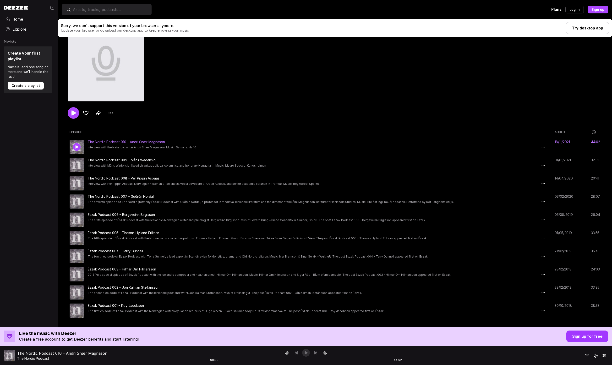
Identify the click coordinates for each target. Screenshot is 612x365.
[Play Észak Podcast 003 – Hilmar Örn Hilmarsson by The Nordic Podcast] (77, 274)
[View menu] (110, 113)
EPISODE (76, 132)
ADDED (560, 132)
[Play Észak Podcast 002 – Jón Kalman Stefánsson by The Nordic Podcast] (77, 292)
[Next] (315, 353)
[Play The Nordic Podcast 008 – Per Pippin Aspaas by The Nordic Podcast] (77, 183)
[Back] (296, 353)
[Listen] (73, 113)
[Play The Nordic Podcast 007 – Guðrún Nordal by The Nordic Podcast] (77, 201)
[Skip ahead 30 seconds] (325, 353)
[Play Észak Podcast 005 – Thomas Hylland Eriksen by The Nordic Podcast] (77, 238)
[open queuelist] (587, 355)
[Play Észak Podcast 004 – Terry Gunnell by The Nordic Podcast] (77, 256)
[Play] (306, 353)
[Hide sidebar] (52, 7)
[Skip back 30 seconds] (287, 353)
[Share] (98, 113)
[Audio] (604, 355)
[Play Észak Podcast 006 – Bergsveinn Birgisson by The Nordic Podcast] (77, 220)
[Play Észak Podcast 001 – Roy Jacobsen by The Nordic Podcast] (77, 310)
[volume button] (596, 355)
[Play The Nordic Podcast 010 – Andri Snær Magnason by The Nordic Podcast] (77, 147)
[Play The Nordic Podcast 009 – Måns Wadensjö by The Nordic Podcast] (77, 165)
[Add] (86, 113)
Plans (556, 9)
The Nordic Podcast (33, 358)
